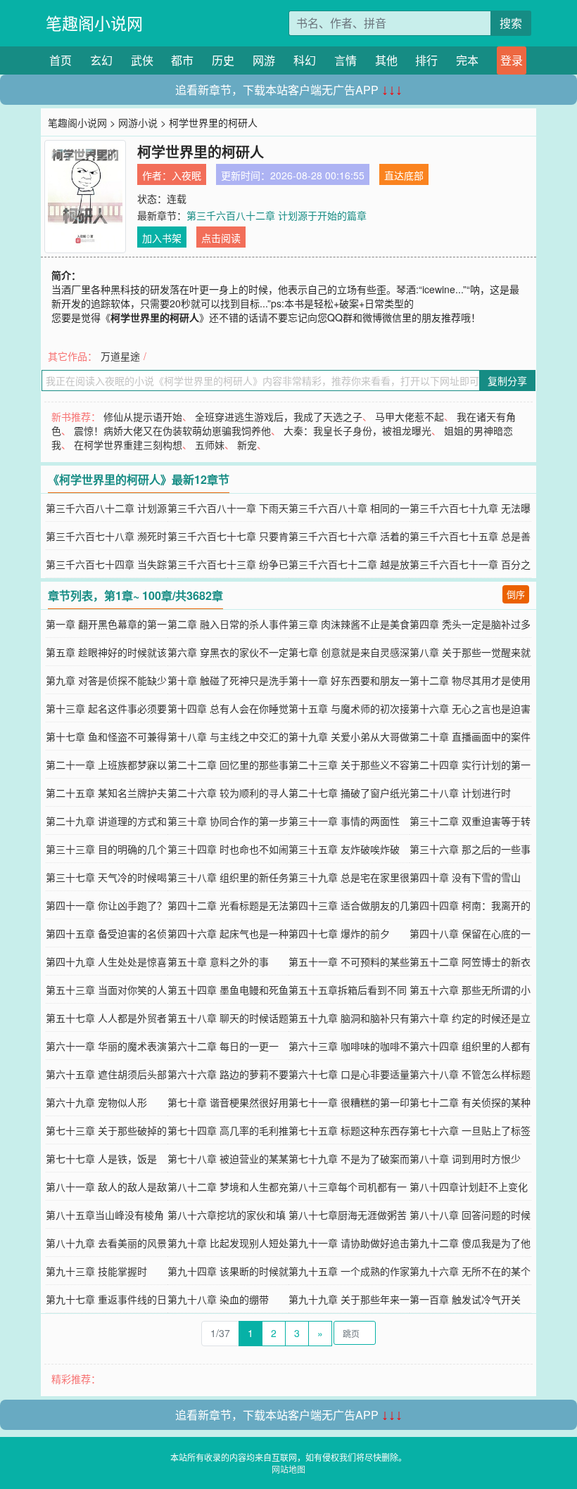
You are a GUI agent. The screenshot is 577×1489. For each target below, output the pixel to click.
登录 (511, 60)
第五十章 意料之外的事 (218, 961)
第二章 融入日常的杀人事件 (227, 624)
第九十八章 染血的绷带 (218, 1299)
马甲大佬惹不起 (409, 416)
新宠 (247, 444)
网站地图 (288, 1469)
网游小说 (138, 122)
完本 (467, 60)
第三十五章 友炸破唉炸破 (344, 849)
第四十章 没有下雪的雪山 (465, 877)
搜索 (511, 23)
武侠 (142, 60)
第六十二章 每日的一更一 (223, 1046)
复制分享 (507, 380)
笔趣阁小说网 (94, 22)
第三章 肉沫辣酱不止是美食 (349, 624)
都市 (182, 60)
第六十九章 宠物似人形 (96, 1102)
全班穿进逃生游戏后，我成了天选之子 (278, 416)
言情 (345, 60)
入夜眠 (186, 175)
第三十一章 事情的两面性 (344, 821)
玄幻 (101, 60)
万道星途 (120, 356)
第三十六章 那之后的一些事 (470, 849)
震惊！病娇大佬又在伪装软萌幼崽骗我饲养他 (172, 430)
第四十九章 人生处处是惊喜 (106, 961)
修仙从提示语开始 (142, 416)
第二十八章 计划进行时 (460, 793)
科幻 (304, 60)
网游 (264, 60)
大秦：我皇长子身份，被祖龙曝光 (357, 430)
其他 (386, 60)
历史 (223, 60)
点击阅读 (221, 238)
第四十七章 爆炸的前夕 (339, 933)
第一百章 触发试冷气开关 (465, 1299)
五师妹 (209, 444)
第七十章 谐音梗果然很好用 (227, 1102)
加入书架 (162, 238)
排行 (426, 60)
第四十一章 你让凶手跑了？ (106, 905)
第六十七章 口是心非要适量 (349, 1074)
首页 (60, 60)
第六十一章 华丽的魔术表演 (106, 1046)
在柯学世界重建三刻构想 (128, 444)
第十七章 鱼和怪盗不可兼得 (106, 736)
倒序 (516, 594)
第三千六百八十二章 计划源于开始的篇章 (276, 215)
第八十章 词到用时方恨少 (465, 1158)
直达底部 (404, 175)
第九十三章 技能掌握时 (96, 1271)
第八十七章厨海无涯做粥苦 (347, 1215)
